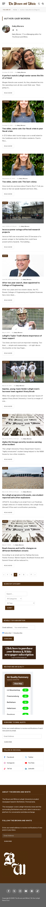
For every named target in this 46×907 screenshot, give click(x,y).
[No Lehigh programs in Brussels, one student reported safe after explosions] (23, 478)
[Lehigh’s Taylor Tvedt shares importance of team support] (23, 319)
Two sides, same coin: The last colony (19, 182)
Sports (6, 309)
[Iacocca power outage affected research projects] (23, 212)
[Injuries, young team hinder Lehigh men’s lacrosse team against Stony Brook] (23, 372)
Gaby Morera (18, 26)
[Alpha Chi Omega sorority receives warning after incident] (23, 425)
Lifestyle (6, 48)
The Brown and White (22, 898)
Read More (8, 93)
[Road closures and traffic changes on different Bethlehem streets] (23, 531)
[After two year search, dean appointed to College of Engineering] (23, 266)
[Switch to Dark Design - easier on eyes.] (39, 4)
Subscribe (8, 742)
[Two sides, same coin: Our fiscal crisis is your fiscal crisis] (23, 111)
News (5, 202)
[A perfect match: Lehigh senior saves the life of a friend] (23, 58)
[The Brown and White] (22, 3)
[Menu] (3, 3)
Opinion (6, 101)
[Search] (42, 3)
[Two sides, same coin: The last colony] (23, 165)
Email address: (7, 627)
